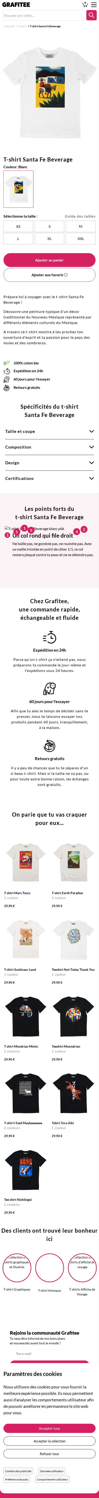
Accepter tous (49, 1428)
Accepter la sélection (49, 1441)
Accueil (10, 26)
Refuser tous (49, 1454)
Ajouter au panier (49, 260)
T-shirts (22, 26)
